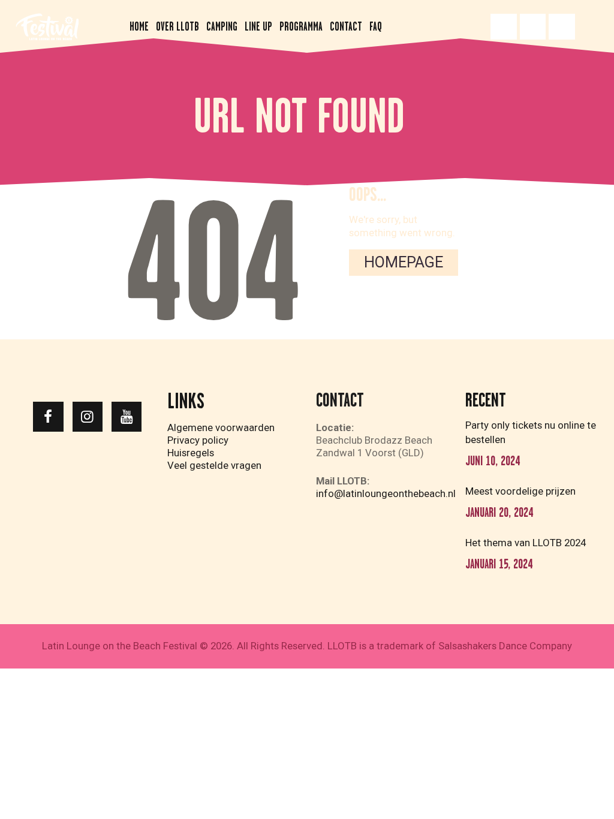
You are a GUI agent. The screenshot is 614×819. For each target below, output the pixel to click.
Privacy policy (197, 440)
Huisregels (190, 453)
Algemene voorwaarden (221, 427)
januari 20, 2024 (499, 512)
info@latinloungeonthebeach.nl (386, 493)
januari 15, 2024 (498, 563)
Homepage (403, 262)
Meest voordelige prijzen (520, 491)
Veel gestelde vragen (214, 465)
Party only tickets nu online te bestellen (530, 432)
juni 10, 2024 (492, 460)
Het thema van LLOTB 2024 (525, 543)
